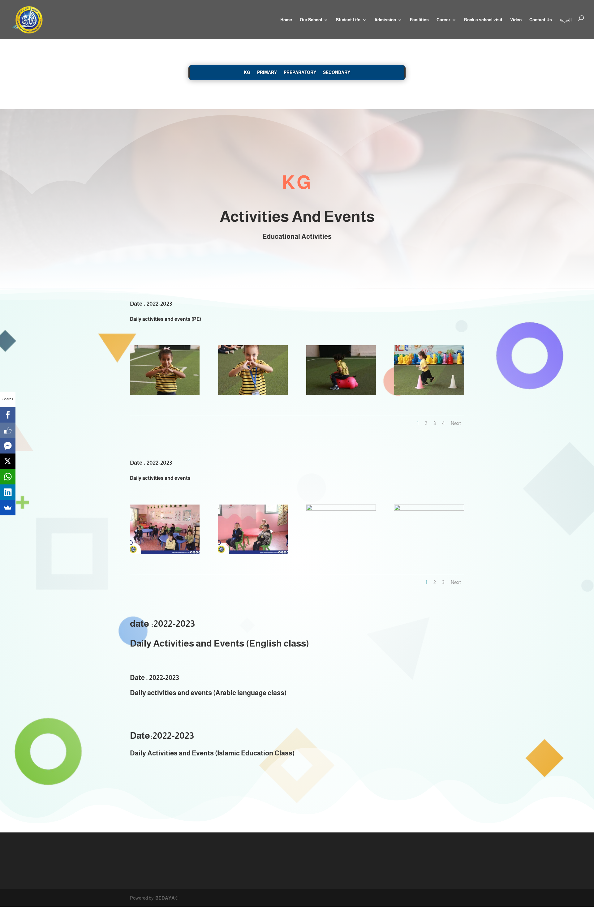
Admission (385, 19)
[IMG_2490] (341, 509)
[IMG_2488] (165, 552)
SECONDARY (336, 72)
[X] (7, 461)
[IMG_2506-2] (253, 393)
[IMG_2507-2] (341, 393)
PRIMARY (267, 72)
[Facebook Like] (7, 430)
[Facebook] (7, 415)
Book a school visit (483, 19)
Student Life (348, 19)
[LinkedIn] (7, 492)
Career (443, 19)
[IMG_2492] (429, 509)
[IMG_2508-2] (429, 393)
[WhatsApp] (7, 476)
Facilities (419, 19)
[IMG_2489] (253, 552)
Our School (311, 19)
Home (286, 19)
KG (247, 72)
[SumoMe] (7, 507)
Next (456, 423)
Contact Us (540, 19)
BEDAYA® (167, 898)
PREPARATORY (300, 72)
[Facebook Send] (7, 446)
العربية (566, 19)
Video (516, 19)
